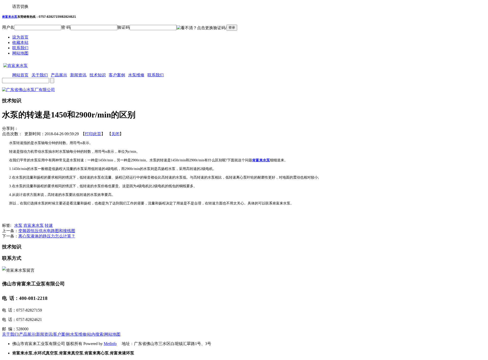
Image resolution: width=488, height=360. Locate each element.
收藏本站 (20, 42)
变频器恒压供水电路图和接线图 (46, 231)
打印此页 (93, 134)
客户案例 (61, 334)
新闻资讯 (44, 334)
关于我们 (10, 334)
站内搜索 (95, 334)
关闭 (115, 134)
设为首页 (20, 37)
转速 (49, 225)
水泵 (18, 225)
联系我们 (20, 48)
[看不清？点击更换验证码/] (201, 28)
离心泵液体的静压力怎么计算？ (46, 236)
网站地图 (20, 53)
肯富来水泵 (9, 17)
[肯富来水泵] (15, 65)
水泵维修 (78, 334)
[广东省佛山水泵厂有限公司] (28, 90)
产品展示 (27, 334)
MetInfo (110, 343)
